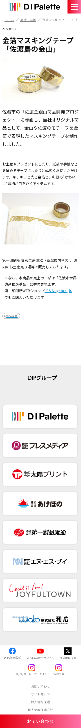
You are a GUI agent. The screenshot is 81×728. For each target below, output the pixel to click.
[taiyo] (40, 474)
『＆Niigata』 (56, 290)
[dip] (40, 416)
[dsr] (40, 532)
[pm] (40, 445)
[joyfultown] (40, 590)
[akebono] (40, 503)
